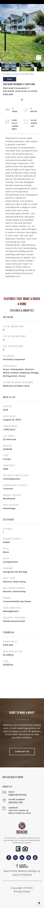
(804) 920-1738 (15, 802)
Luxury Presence (22, 874)
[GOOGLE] (28, 857)
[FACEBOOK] (8, 857)
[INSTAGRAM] (15, 857)
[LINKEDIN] (22, 857)
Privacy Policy (22, 891)
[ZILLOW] (35, 857)
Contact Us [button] (22, 751)
